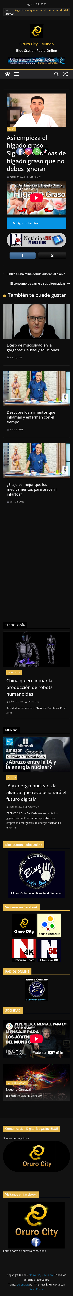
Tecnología (14, 672)
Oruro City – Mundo (36, 43)
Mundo (12, 777)
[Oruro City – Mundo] (7, 74)
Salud (11, 129)
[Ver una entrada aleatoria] (65, 74)
